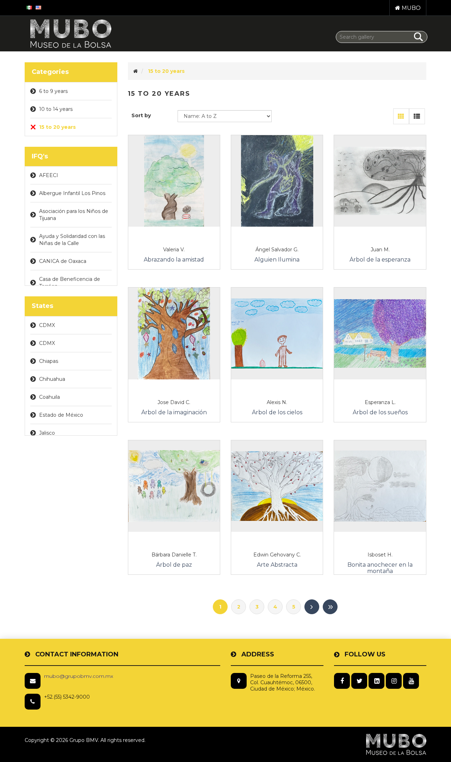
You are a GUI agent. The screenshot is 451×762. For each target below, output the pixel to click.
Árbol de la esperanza (380, 260)
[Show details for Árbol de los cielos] (277, 333)
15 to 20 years (57, 127)
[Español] (29, 7)
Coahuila (49, 397)
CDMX (47, 325)
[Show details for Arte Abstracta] (277, 486)
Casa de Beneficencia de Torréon (69, 282)
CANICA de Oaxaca (62, 261)
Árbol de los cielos (277, 412)
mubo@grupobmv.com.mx (78, 676)
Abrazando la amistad (174, 260)
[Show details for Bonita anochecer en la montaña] (380, 486)
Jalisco (47, 433)
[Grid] (401, 116)
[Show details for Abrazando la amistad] (174, 181)
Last (330, 606)
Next (311, 606)
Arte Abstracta (277, 565)
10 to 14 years (56, 109)
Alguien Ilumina (276, 260)
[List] (417, 116)
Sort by (141, 115)
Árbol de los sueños (380, 412)
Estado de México (61, 415)
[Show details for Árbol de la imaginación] (174, 333)
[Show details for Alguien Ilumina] (277, 181)
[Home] (135, 71)
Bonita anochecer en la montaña (380, 568)
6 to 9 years (53, 91)
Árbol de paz (174, 565)
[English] (38, 7)
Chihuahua (52, 379)
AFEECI (48, 175)
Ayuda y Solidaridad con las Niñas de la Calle (72, 239)
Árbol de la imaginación (174, 412)
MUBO (410, 8)
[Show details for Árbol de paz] (174, 486)
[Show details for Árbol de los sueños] (380, 333)
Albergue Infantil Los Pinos (72, 193)
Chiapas (48, 361)
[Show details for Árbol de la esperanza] (380, 181)
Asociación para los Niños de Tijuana (73, 214)
